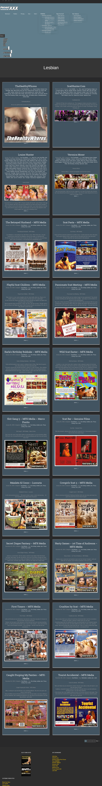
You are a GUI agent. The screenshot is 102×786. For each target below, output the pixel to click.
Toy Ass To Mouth (18, 177)
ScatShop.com (7, 93)
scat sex (82, 93)
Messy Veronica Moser (91, 160)
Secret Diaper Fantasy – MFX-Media (26, 543)
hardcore (17, 165)
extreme (73, 159)
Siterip (16, 95)
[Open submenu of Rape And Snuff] (11, 51)
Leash (6, 166)
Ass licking (33, 225)
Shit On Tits (29, 174)
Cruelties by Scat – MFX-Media (76, 606)
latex (45, 165)
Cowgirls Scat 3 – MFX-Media (76, 482)
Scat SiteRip (72, 89)
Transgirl (27, 177)
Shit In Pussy (28, 93)
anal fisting (12, 159)
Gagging (36, 163)
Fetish (42, 90)
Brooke (74, 90)
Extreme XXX (55, 764)
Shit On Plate (22, 174)
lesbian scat (17, 92)
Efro (26, 90)
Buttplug (11, 160)
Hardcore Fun (55, 767)
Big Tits (66, 90)
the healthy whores (33, 95)
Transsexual (33, 177)
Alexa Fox (34, 157)
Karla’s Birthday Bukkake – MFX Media (26, 351)
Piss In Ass (40, 168)
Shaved (17, 173)
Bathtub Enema (27, 159)
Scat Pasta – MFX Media (76, 222)
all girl (34, 89)
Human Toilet (28, 165)
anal (83, 89)
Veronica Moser (76, 154)
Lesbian (12, 92)
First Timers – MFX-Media (25, 606)
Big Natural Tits (34, 159)
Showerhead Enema (10, 176)
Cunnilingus (68, 159)
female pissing (31, 90)
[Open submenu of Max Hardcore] (10, 55)
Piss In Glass (11, 170)
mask (87, 92)
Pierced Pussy (66, 162)
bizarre (91, 157)
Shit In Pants (21, 93)
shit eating (94, 93)
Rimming (17, 171)
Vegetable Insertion (40, 177)
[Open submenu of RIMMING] (8, 48)
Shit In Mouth (65, 95)
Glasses (40, 163)
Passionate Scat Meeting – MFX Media (76, 284)
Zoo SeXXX (5, 783)
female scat (37, 90)
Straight (31, 176)
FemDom (90, 159)
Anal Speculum (19, 159)
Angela (93, 89)
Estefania (14, 163)
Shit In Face (28, 173)
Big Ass (62, 90)
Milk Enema (43, 166)
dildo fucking (17, 90)
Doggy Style (66, 92)
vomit (29, 226)
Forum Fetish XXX (56, 769)
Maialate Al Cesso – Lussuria (26, 482)
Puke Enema (40, 170)
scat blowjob (76, 93)
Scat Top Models (25, 89)
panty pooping (28, 92)
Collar (28, 160)
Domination (84, 678)
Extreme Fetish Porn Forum (59, 759)
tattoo (27, 95)
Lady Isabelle (40, 165)
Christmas (79, 90)
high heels (22, 165)
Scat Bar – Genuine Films (76, 418)
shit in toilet (34, 93)
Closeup (84, 90)
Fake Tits (24, 163)
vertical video (26, 96)
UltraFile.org (55, 758)
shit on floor (40, 93)
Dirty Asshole (13, 162)
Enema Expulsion (37, 162)
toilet (12, 177)
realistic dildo (38, 92)
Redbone (57, 93)
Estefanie (19, 163)
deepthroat (32, 160)
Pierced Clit (24, 168)
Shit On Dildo (15, 174)
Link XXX (54, 770)
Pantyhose (18, 168)
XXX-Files (54, 756)
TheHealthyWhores (26, 86)
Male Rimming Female (35, 166)
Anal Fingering (87, 89)
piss (33, 92)
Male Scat (83, 160)
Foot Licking (30, 163)
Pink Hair (91, 92)
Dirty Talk (60, 92)
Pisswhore (30, 170)
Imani (75, 92)
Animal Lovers (6, 785)
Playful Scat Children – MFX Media (26, 284)
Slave (17, 176)
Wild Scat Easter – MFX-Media (76, 351)
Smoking (77, 163)
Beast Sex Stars (6, 782)
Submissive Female (78, 95)
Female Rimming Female (81, 159)
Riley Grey (62, 93)
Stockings (26, 176)
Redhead (12, 171)
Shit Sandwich (35, 174)
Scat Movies (24, 225)
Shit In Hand (15, 93)
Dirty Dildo (19, 162)
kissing (67, 160)
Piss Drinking (34, 168)
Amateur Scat (44, 89)
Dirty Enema (25, 162)
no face (23, 92)
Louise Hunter (26, 154)
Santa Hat (67, 93)
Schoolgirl (13, 173)
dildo (12, 90)
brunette (6, 160)
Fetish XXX (55, 765)
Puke (95, 92)
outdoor (7, 168)
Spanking (21, 176)
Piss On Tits (25, 170)
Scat (43, 92)
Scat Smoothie (38, 171)
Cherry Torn (16, 160)
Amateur (38, 89)
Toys (24, 177)
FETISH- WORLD (56, 762)
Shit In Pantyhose (42, 173)
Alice (80, 89)
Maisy (27, 166)
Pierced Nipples (58, 162)
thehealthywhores (42, 95)
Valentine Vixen (87, 95)
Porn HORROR (55, 761)
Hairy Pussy (12, 165)
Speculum (82, 163)
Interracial (79, 92)
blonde (44, 159)
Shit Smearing (11, 95)
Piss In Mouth (18, 170)
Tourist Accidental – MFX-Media (76, 675)
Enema (30, 162)
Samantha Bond (23, 171)
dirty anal (22, 90)
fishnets (71, 92)
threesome (39, 176)
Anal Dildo (8, 90)
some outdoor (22, 95)
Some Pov (70, 95)
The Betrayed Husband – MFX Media (26, 222)
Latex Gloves (73, 160)
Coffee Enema (22, 160)
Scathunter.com (87, 93)
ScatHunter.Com (76, 86)
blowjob (70, 90)
